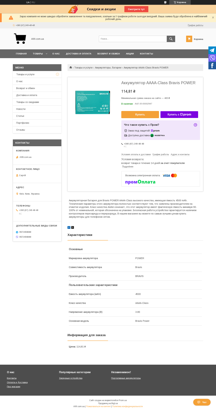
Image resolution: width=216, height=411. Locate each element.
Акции (130, 53)
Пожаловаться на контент (98, 406)
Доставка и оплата (78, 53)
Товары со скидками (27, 102)
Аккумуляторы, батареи (108, 67)
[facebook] (69, 228)
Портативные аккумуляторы (126, 378)
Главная (21, 53)
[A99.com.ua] (20, 45)
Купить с (173, 114)
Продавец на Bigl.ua (108, 403)
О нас (56, 53)
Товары (38, 53)
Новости (20, 109)
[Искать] (171, 39)
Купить (140, 114)
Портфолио (22, 123)
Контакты (146, 53)
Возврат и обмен (108, 53)
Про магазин (13, 386)
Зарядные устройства (70, 378)
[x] (72, 228)
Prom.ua (123, 400)
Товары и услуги (83, 67)
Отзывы (20, 129)
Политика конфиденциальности (127, 406)
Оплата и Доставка (17, 382)
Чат (204, 402)
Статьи (20, 116)
